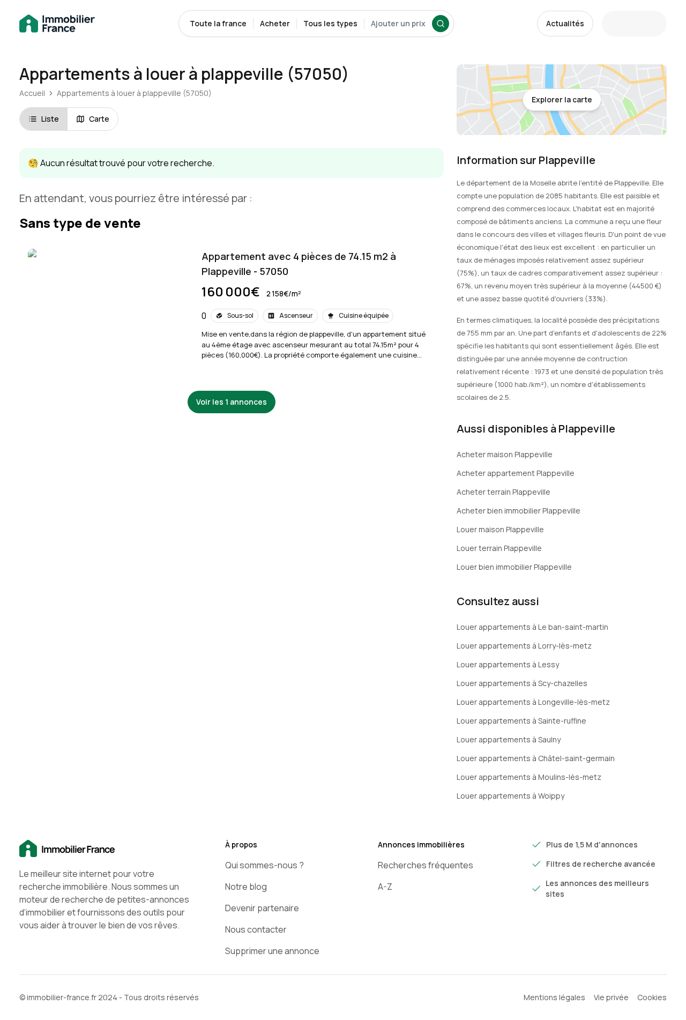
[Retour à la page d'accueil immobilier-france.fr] (57, 23)
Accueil (32, 93)
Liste (50, 119)
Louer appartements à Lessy (508, 664)
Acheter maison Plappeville (505, 454)
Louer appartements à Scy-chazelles (522, 683)
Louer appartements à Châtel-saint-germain (536, 758)
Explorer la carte (562, 99)
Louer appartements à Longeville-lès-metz (533, 702)
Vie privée (611, 997)
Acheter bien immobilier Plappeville (518, 510)
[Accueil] (105, 849)
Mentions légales (554, 997)
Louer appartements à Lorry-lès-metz (524, 646)
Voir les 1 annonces (231, 402)
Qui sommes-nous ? (264, 865)
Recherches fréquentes (425, 865)
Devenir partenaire (262, 908)
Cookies (652, 997)
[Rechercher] (440, 23)
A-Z (385, 886)
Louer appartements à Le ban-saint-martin (532, 627)
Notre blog (246, 886)
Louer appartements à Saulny (509, 739)
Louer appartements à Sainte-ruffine (521, 721)
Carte (99, 119)
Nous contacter (256, 929)
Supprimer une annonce (272, 951)
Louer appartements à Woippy (510, 796)
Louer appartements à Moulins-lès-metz (529, 777)
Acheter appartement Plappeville (516, 473)
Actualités (565, 23)
